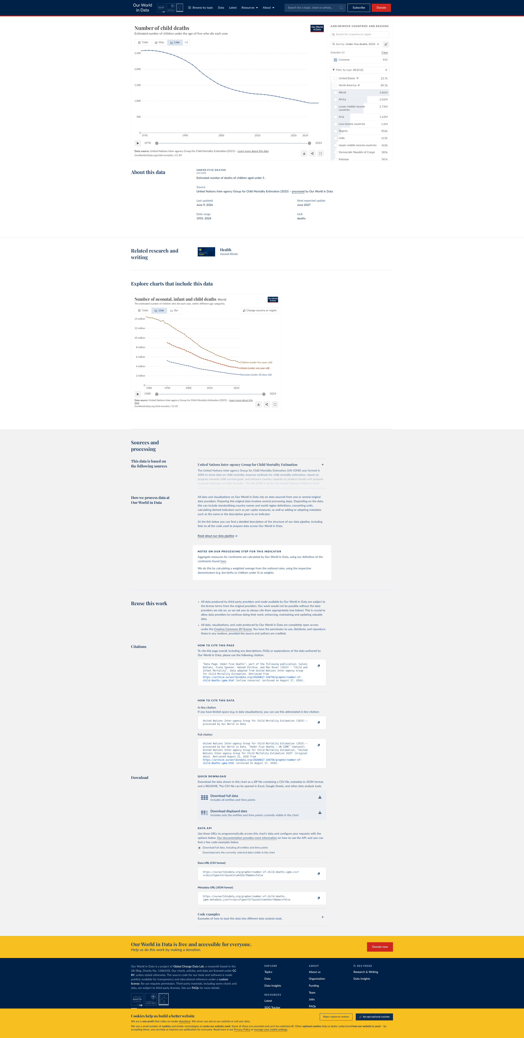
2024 (318, 143)
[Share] (312, 153)
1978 (147, 143)
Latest (233, 7)
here (223, 561)
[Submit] (341, 7)
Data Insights (272, 985)
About (267, 7)
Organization (317, 978)
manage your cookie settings (270, 1029)
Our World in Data (142, 7)
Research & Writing (365, 972)
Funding (314, 985)
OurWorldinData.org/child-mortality (153, 155)
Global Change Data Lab (188, 966)
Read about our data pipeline (216, 536)
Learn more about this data (253, 151)
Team (312, 992)
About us (315, 972)
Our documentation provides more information (247, 838)
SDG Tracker (272, 1007)
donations (185, 1021)
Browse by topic (203, 7)
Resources (248, 7)
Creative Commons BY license (233, 629)
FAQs (195, 988)
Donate (381, 7)
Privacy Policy (242, 1029)
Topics (268, 972)
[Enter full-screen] (320, 153)
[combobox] (315, 8)
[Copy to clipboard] (314, 666)
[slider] (157, 143)
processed (298, 191)
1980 (147, 394)
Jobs (312, 999)
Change (261, 310)
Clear (385, 52)
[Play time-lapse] (137, 143)
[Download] (304, 153)
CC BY (178, 155)
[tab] (143, 42)
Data (221, 7)
